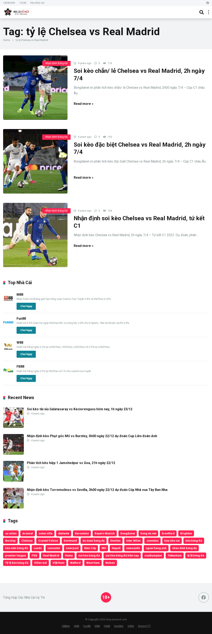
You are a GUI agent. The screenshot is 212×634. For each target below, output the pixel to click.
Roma (69, 555)
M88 (20, 295)
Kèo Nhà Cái (37, 2)
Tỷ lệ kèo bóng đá (16, 562)
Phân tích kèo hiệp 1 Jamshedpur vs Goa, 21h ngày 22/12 (71, 463)
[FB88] (8, 374)
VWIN (131, 626)
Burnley (10, 540)
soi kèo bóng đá (89, 555)
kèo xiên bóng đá (16, 548)
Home (6, 40)
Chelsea (27, 540)
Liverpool (72, 548)
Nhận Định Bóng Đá (56, 63)
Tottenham (175, 555)
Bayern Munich (105, 533)
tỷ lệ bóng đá (195, 555)
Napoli (116, 548)
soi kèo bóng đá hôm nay (122, 555)
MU (104, 548)
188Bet (65, 626)
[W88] (8, 350)
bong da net (148, 533)
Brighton (186, 533)
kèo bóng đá (194, 540)
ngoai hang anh (156, 548)
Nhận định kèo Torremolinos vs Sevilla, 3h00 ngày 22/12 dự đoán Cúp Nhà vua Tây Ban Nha (97, 490)
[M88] (8, 302)
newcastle (133, 548)
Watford (75, 562)
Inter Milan (133, 540)
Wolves (110, 562)
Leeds (38, 548)
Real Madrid (51, 555)
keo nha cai (172, 540)
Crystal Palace (48, 540)
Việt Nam (58, 562)
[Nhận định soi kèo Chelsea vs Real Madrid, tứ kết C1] (35, 235)
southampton (153, 555)
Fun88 (21, 319)
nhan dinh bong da (184, 548)
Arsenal (27, 533)
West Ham (93, 562)
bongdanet (127, 533)
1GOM (22, 2)
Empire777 (144, 626)
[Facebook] (207, 3)
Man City (90, 548)
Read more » (83, 104)
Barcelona (82, 533)
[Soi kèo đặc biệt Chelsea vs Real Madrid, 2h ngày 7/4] (35, 161)
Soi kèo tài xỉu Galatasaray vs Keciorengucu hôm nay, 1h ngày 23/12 (79, 409)
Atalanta (63, 533)
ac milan (11, 533)
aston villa (45, 533)
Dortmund (70, 540)
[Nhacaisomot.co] (17, 11)
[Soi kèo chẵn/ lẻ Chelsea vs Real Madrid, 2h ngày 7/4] (35, 87)
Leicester (54, 548)
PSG (34, 555)
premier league (15, 555)
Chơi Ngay (26, 306)
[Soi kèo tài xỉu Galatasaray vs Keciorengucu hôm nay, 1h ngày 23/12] (13, 427)
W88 (20, 343)
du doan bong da (94, 540)
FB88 (20, 366)
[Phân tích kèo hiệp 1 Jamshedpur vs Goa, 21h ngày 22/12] (13, 480)
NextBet (118, 626)
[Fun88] (8, 326)
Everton (115, 540)
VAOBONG (9, 2)
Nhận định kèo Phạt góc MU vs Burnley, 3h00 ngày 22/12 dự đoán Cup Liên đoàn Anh (92, 436)
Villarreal (40, 562)
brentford (168, 533)
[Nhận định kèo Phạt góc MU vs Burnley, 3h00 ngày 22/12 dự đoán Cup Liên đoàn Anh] (13, 454)
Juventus (152, 540)
